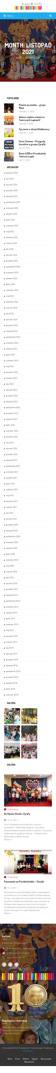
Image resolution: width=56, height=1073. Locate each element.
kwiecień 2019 (12, 636)
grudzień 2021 (12, 454)
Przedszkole (12, 809)
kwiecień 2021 (12, 501)
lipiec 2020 (10, 554)
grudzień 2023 (12, 325)
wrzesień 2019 (12, 607)
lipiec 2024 (10, 284)
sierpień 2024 (11, 278)
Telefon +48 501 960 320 (15, 958)
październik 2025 (13, 202)
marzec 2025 (11, 243)
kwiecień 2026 (12, 173)
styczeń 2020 (11, 583)
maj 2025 (10, 231)
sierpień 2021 (11, 478)
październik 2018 (13, 671)
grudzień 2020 (12, 525)
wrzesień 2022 (12, 413)
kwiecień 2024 (12, 302)
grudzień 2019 (12, 589)
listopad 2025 (12, 196)
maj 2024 (10, 296)
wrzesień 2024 (12, 273)
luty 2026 (10, 179)
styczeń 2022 (11, 448)
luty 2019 (10, 648)
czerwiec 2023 (12, 360)
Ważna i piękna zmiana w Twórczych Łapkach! (32, 119)
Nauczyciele (46, 1059)
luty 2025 (10, 249)
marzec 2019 (11, 642)
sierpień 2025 (11, 214)
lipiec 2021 (10, 484)
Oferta (26, 1059)
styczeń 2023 (11, 390)
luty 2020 (10, 577)
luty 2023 (10, 384)
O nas (17, 1059)
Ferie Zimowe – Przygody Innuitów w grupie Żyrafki (32, 143)
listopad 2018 (12, 665)
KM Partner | (28, 1051)
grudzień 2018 (12, 660)
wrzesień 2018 (12, 677)
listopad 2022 (12, 402)
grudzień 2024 (12, 261)
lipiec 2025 (10, 220)
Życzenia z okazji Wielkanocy (34, 129)
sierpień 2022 (11, 419)
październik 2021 (13, 466)
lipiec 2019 (10, 619)
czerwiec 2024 (12, 290)
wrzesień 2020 (12, 542)
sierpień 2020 (11, 548)
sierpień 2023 (11, 349)
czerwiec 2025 (12, 226)
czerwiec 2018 (12, 695)
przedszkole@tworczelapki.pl (17, 953)
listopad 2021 (12, 460)
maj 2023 (10, 366)
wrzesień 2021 (12, 472)
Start (10, 1059)
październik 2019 (13, 601)
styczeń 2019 (11, 654)
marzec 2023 (11, 378)
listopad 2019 (12, 595)
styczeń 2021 (11, 519)
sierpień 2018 (11, 683)
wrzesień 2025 (12, 208)
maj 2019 (10, 630)
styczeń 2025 (11, 255)
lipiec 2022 (10, 425)
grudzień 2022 (12, 396)
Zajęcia (35, 1059)
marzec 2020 (11, 572)
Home (19, 57)
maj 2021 (10, 495)
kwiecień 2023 (12, 372)
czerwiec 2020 (12, 560)
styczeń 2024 (11, 319)
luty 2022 (10, 443)
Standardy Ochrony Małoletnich (15, 1030)
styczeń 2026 (11, 185)
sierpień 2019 (11, 613)
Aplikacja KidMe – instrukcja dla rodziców (20, 1027)
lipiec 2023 (10, 355)
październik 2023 (13, 337)
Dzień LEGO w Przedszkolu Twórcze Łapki (32, 155)
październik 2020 (13, 536)
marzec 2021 (11, 507)
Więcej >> (8, 839)
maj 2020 (10, 566)
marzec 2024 (11, 308)
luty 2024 (10, 314)
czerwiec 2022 (12, 431)
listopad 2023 (12, 331)
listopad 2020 (12, 531)
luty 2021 (10, 513)
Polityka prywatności (11, 1033)
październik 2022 (13, 407)
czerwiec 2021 (12, 489)
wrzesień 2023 (12, 343)
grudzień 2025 (12, 190)
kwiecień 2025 (12, 237)
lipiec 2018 (10, 689)
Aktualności (29, 1062)
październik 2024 (13, 267)
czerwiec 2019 (12, 624)
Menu (10, 15)
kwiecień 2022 (12, 437)
